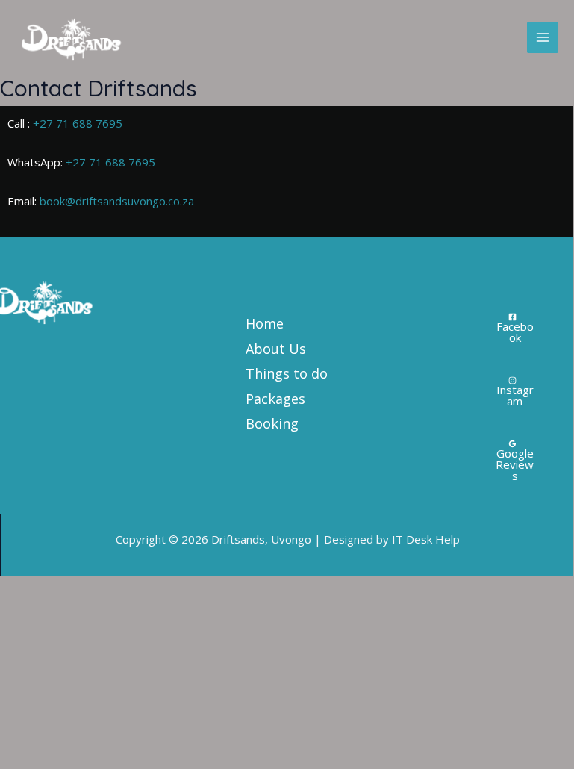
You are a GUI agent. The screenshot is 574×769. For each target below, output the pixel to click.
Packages (275, 399)
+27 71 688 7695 (77, 123)
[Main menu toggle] (543, 38)
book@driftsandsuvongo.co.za (117, 200)
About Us (276, 349)
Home (265, 323)
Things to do (287, 373)
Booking (272, 423)
